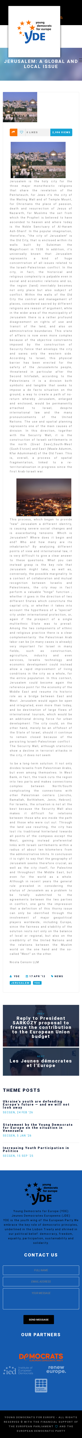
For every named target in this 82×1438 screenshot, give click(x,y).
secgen (9, 1112)
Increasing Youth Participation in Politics (36, 1149)
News (59, 976)
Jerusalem (20, 982)
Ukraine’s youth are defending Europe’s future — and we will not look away (36, 1104)
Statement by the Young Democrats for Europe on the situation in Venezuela (38, 1128)
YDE (17, 976)
